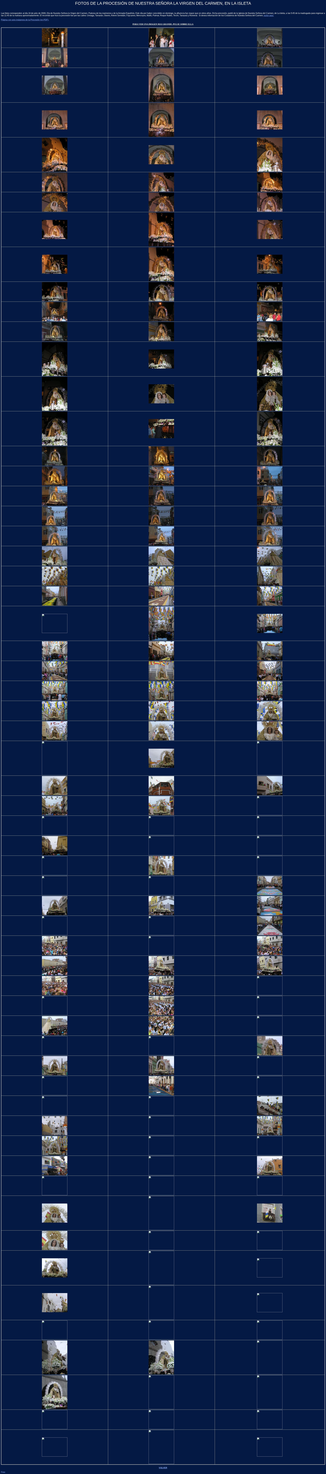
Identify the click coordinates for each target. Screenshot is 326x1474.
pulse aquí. (269, 15)
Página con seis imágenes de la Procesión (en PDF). (25, 20)
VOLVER (163, 1468)
